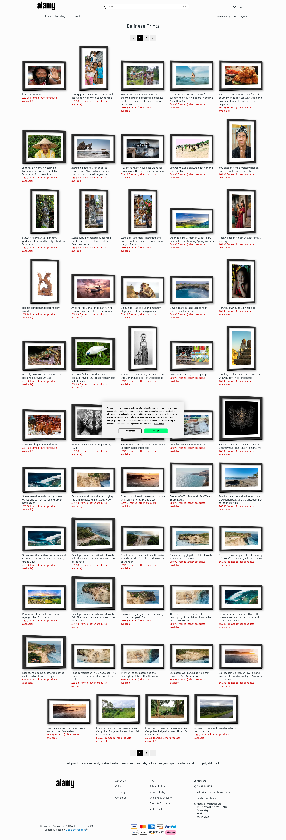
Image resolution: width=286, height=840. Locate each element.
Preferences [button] (159, 423)
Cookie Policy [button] (167, 420)
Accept (156, 431)
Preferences (130, 431)
